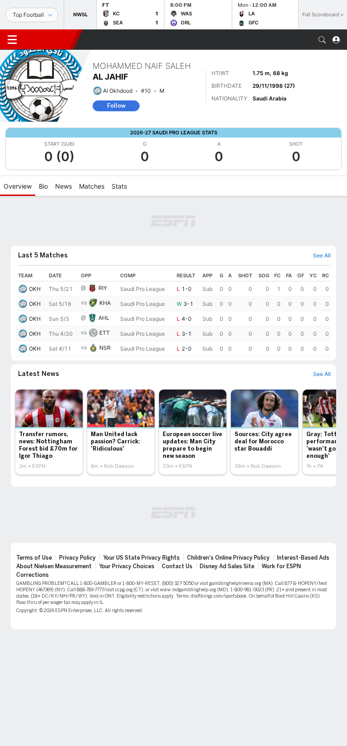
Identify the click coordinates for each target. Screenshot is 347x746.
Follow (116, 105)
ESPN (48, 39)
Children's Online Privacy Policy (228, 558)
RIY (102, 288)
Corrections (32, 575)
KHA (105, 302)
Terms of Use (34, 558)
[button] (322, 39)
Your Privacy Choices (127, 566)
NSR (105, 347)
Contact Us (177, 566)
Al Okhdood (117, 90)
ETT (104, 332)
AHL (103, 317)
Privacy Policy (77, 558)
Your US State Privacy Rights (141, 558)
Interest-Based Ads (303, 558)
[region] (173, 313)
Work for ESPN (281, 566)
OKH (35, 288)
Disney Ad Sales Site (227, 566)
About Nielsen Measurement (54, 566)
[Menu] (12, 40)
